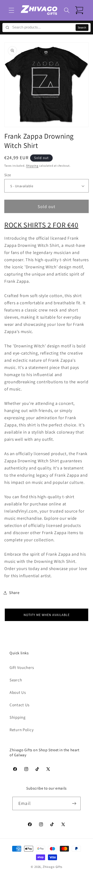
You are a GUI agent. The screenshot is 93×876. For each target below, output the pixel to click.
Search (82, 27)
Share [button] (14, 592)
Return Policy (22, 729)
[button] (11, 10)
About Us (18, 692)
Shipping (32, 165)
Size (7, 174)
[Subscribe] (74, 803)
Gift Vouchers (22, 667)
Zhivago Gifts (52, 867)
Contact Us (20, 704)
